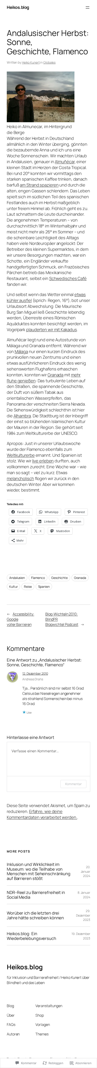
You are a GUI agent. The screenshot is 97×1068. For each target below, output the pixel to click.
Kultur (13, 586)
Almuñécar (64, 162)
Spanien (44, 586)
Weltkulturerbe (21, 455)
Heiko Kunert (31, 62)
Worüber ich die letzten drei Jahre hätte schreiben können (35, 915)
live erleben (43, 461)
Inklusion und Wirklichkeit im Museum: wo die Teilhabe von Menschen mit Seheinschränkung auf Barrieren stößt (38, 871)
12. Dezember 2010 (35, 673)
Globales (49, 62)
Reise (28, 586)
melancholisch (20, 478)
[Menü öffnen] (87, 7)
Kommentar (73, 784)
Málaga (21, 351)
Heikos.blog (18, 7)
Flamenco (38, 578)
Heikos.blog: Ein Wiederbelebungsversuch (31, 936)
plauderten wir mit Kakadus (51, 329)
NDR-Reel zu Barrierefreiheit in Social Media (36, 894)
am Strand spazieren (39, 185)
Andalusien (17, 578)
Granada (55, 375)
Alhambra (22, 416)
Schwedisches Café (68, 278)
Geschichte (59, 578)
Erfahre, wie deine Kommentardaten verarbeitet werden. (42, 814)
